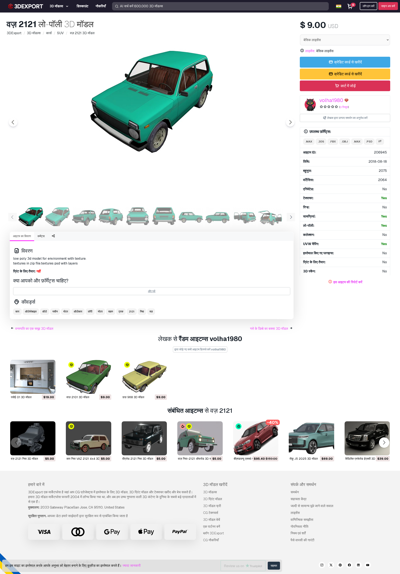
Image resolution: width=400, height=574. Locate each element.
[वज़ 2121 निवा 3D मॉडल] (32, 438)
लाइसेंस (295, 513)
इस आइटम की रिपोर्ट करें (347, 282)
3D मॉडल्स (210, 492)
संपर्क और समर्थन (303, 484)
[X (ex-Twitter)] (331, 565)
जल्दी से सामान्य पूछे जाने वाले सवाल (312, 506)
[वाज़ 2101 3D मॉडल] (88, 377)
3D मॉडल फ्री (212, 506)
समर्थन (295, 492)
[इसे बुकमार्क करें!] (49, 387)
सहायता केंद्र (298, 499)
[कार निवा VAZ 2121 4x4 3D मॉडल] (88, 438)
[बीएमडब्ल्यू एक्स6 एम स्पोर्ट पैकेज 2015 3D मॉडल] (255, 438)
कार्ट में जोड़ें (348, 85)
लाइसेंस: (310, 51)
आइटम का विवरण (22, 236)
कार (17, 311)
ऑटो (44, 311)
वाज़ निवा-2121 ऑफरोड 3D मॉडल (196, 459)
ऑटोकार (78, 311)
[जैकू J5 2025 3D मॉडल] (311, 438)
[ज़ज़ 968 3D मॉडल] (144, 377)
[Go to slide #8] (217, 216)
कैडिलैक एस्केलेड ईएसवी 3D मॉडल (363, 459)
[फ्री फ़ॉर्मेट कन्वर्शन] (380, 142)
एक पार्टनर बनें (211, 526)
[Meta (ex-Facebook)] (349, 565)
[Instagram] (322, 565)
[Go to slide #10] (270, 216)
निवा (142, 311)
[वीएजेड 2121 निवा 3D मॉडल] (144, 438)
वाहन (110, 311)
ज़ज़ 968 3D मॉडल (133, 397)
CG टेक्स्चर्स (210, 513)
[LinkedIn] (358, 565)
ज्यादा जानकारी (131, 565)
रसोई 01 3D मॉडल (21, 397)
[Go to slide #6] (164, 216)
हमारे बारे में (36, 484)
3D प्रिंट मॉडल (212, 499)
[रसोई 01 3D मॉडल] (32, 377)
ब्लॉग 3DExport (213, 533)
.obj (344, 141)
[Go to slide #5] (137, 216)
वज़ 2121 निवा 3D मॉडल (24, 459)
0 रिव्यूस (344, 107)
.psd (369, 141)
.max (308, 141)
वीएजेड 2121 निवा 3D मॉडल (137, 459)
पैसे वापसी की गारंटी (302, 540)
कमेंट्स (41, 236)
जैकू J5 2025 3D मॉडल (303, 459)
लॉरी (90, 311)
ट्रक (121, 311)
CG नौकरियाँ (211, 540)
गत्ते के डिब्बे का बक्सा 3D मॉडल (269, 328)
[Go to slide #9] (244, 216)
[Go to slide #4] (110, 216)
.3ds (321, 141)
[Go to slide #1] (30, 216)
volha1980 (331, 100)
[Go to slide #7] (190, 216)
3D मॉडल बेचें (211, 519)
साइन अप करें (388, 6)
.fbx (333, 141)
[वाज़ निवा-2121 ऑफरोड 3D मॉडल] (199, 438)
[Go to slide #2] (57, 216)
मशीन (55, 311)
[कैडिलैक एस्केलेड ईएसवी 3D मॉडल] (367, 438)
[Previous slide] (13, 122)
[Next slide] (290, 122)
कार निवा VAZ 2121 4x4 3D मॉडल (86, 459)
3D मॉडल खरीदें (215, 484)
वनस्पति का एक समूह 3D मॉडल (34, 328)
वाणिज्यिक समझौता (302, 519)
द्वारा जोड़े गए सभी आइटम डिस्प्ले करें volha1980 (200, 349)
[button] (384, 442)
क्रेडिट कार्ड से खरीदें (347, 62)
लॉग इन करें (368, 6)
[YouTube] (368, 565)
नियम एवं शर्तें (298, 533)
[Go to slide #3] (84, 216)
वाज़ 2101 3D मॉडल (77, 397)
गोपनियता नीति (299, 526)
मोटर (65, 311)
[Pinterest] (340, 565)
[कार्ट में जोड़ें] (41, 387)
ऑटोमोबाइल (31, 311)
